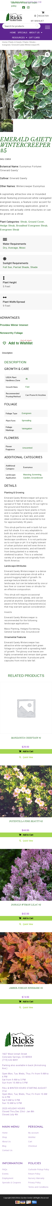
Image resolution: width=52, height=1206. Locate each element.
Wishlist (31, 1137)
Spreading (26, 420)
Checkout (32, 1146)
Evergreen (26, 413)
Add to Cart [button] (28, 751)
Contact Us (7, 1150)
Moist (22, 248)
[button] (47, 54)
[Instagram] (28, 8)
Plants (25, 42)
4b (26, 379)
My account (33, 15)
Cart (30, 1141)
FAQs (4, 1169)
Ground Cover (36, 222)
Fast (27, 387)
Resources (18, 37)
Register (41, 16)
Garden (26, 478)
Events (5, 1174)
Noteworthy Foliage (11, 333)
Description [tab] (7, 353)
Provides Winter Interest (14, 325)
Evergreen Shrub (9, 229)
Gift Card (34, 37)
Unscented (27, 448)
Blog (4, 1146)
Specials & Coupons (11, 1182)
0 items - (41, 12)
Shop (4, 1137)
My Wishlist (34, 21)
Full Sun (7, 267)
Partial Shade (21, 267)
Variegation (27, 428)
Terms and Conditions (38, 1187)
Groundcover (37, 478)
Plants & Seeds (15, 42)
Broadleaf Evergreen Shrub (31, 225)
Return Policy (34, 1174)
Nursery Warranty (36, 1178)
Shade (34, 267)
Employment (7, 1178)
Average (13, 248)
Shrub (23, 222)
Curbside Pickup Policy (38, 1169)
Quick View (28, 757)
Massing (27, 474)
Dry (5, 248)
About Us (34, 32)
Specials (22, 32)
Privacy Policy (34, 1182)
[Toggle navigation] (47, 27)
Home (13, 32)
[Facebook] (24, 8)
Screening (36, 474)
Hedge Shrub (7, 225)
